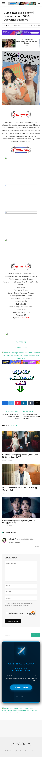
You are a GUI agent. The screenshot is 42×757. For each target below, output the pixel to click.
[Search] (39, 3)
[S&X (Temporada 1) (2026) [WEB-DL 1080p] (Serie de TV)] (21, 474)
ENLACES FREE (21, 347)
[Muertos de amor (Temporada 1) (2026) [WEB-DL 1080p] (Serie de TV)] (21, 441)
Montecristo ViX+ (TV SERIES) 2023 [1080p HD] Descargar (31, 416)
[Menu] (3, 3)
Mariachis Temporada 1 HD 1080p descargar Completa (10, 416)
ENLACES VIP (21, 342)
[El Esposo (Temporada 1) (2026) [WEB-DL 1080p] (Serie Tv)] (21, 507)
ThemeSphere (32, 751)
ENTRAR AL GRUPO (21, 687)
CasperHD (7, 25)
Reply (37, 546)
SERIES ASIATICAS (34, 25)
